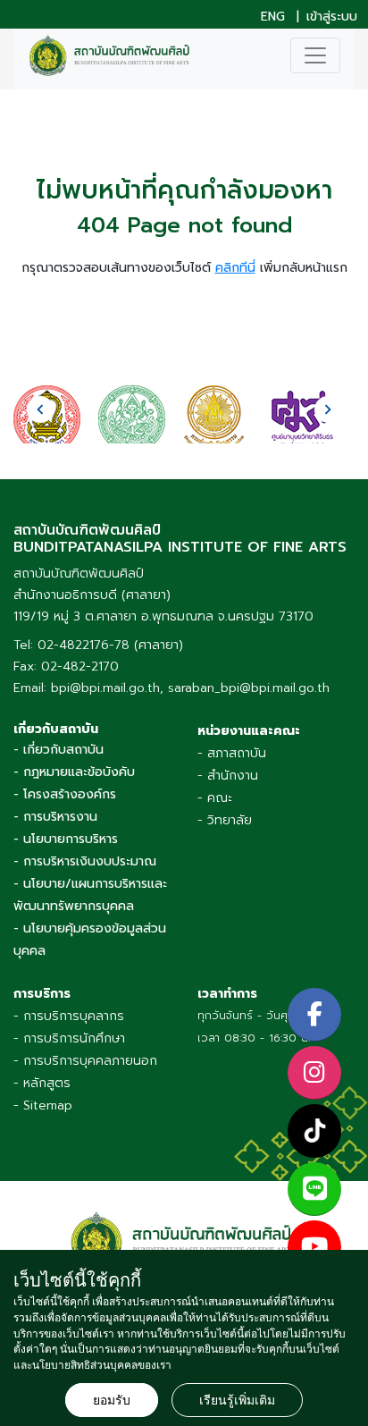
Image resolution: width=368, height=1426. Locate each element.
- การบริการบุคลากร (68, 1016)
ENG (273, 17)
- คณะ (214, 798)
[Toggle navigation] (315, 55)
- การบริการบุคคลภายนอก (85, 1060)
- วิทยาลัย (224, 820)
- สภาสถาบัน (231, 753)
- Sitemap (42, 1105)
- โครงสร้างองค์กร (64, 794)
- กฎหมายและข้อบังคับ (74, 772)
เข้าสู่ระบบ (331, 17)
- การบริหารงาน (55, 816)
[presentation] (40, 409)
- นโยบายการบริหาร (65, 839)
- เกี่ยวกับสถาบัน (58, 749)
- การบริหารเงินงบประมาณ (84, 861)
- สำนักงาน (227, 775)
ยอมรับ (111, 1400)
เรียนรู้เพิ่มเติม (237, 1400)
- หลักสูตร (42, 1083)
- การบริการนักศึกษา (69, 1038)
